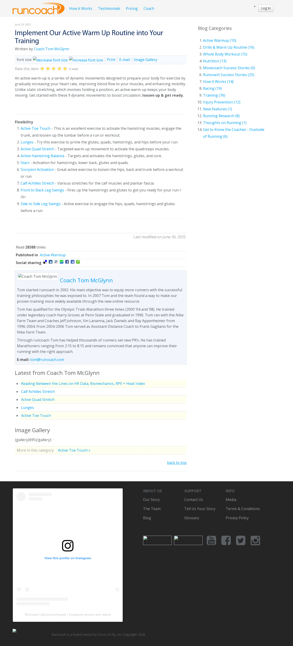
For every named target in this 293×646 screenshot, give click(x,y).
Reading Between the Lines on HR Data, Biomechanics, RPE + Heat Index (83, 383)
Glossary (191, 517)
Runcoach (32, 614)
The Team (152, 508)
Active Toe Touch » (74, 450)
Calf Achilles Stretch (37, 183)
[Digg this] (50, 262)
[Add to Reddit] (56, 262)
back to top (177, 462)
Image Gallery (145, 59)
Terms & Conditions (243, 508)
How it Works (80, 8)
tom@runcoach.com (47, 359)
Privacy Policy (237, 517)
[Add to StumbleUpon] (61, 262)
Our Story (151, 499)
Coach (149, 8)
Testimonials (109, 8)
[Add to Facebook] (67, 262)
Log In (266, 8)
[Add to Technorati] (78, 262)
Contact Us (193, 499)
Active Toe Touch (35, 128)
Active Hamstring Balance (42, 155)
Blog (147, 517)
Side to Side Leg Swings (41, 203)
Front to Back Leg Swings (42, 190)
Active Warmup (53, 254)
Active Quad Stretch (37, 148)
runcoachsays (55, 614)
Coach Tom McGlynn (51, 48)
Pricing (132, 8)
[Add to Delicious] (45, 262)
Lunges (27, 142)
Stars (25, 162)
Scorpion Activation (37, 169)
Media (231, 499)
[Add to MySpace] (72, 262)
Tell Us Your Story (199, 508)
